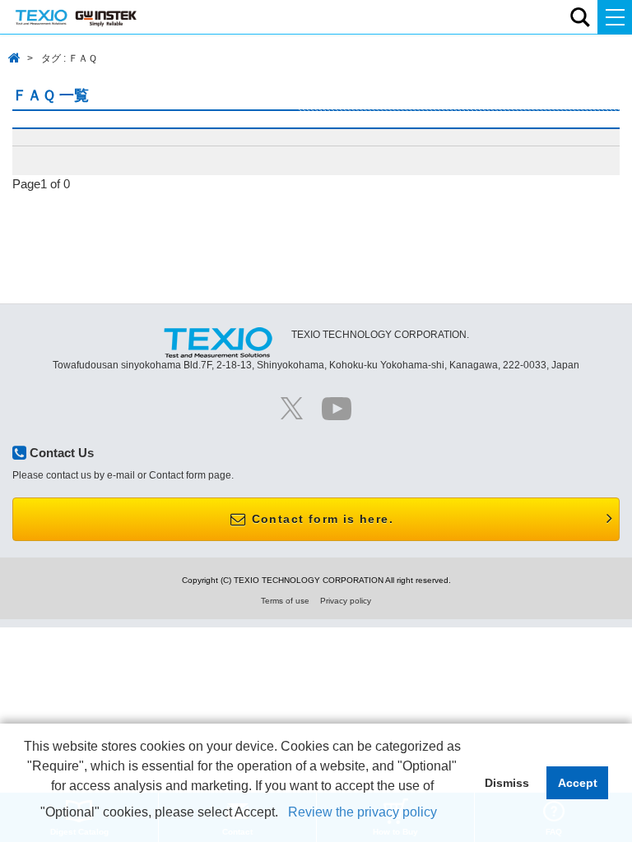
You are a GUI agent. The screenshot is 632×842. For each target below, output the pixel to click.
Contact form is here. (320, 518)
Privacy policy (345, 600)
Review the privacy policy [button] (362, 812)
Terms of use (285, 600)
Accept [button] (577, 782)
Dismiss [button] (507, 782)
